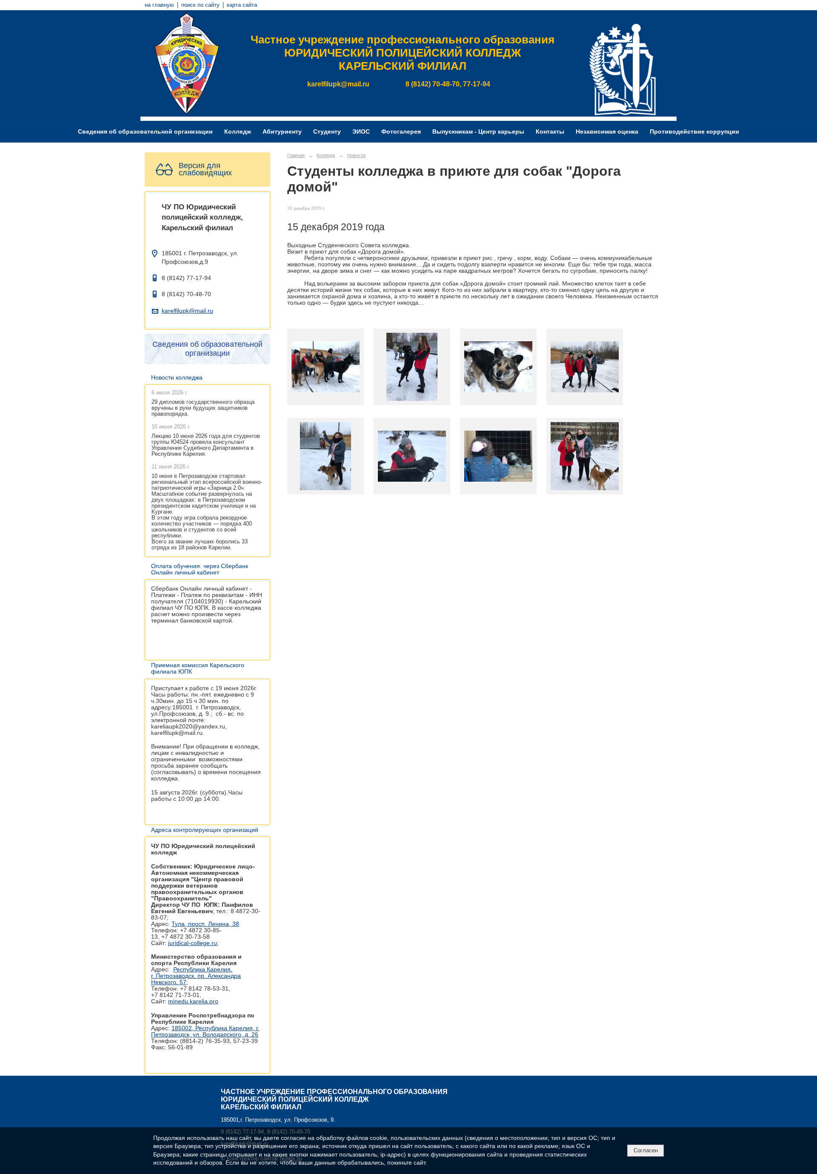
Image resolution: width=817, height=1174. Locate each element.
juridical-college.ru (192, 943)
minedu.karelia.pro (193, 1001)
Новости (356, 155)
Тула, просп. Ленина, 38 (205, 924)
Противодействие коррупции (694, 132)
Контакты (550, 132)
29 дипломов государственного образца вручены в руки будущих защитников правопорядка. (202, 408)
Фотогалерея (401, 132)
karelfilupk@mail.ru (187, 311)
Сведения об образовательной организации (145, 132)
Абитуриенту (282, 132)
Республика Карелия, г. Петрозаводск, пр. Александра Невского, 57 (196, 975)
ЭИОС (361, 132)
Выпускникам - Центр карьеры (478, 132)
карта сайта (242, 5)
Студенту (327, 132)
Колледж (237, 132)
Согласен (646, 1150)
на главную (159, 5)
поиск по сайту (200, 5)
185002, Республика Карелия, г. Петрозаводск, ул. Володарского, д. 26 (205, 1031)
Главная (296, 155)
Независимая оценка (607, 132)
